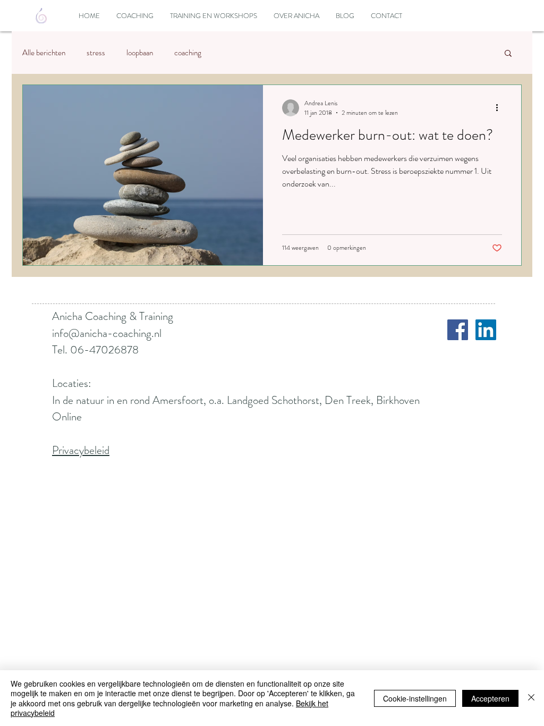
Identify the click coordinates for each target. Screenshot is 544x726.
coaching (187, 52)
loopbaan (139, 52)
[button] (508, 54)
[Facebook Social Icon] (457, 329)
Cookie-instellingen (415, 698)
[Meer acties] (500, 108)
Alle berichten (43, 52)
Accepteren (490, 698)
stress (96, 52)
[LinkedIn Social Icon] (485, 329)
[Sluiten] (531, 698)
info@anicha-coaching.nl (107, 333)
